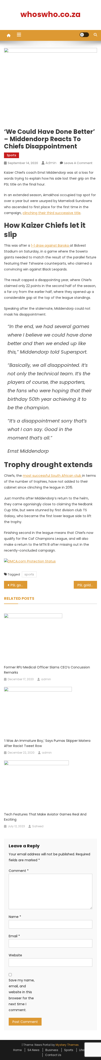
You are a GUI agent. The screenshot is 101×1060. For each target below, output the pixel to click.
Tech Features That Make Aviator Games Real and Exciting (45, 817)
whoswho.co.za (50, 14)
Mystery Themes (67, 1045)
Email (14, 936)
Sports (11, 155)
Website (15, 955)
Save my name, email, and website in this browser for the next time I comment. (22, 995)
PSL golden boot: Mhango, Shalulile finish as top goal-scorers (87, 585)
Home (17, 1050)
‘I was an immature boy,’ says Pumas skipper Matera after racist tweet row (47, 743)
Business (51, 1050)
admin (51, 162)
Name (15, 916)
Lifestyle (84, 1050)
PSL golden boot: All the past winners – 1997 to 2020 (19, 585)
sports (29, 574)
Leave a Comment (78, 163)
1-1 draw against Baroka (50, 245)
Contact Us (53, 1055)
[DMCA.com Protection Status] (30, 561)
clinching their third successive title (52, 213)
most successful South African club (52, 475)
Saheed (37, 826)
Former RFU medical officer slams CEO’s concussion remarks (47, 670)
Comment (19, 870)
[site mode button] (84, 34)
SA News (33, 1050)
